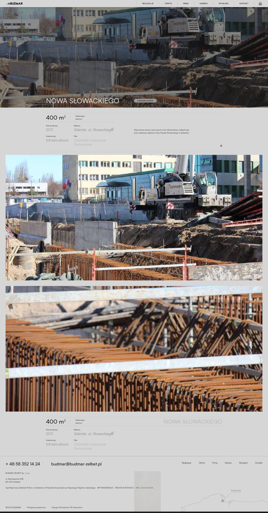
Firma (186, 3)
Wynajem (223, 3)
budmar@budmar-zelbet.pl (76, 464)
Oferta (168, 3)
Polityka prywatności (36, 507)
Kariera (204, 3)
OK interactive (76, 507)
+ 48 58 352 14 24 (23, 464)
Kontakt (244, 3)
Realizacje (148, 3)
